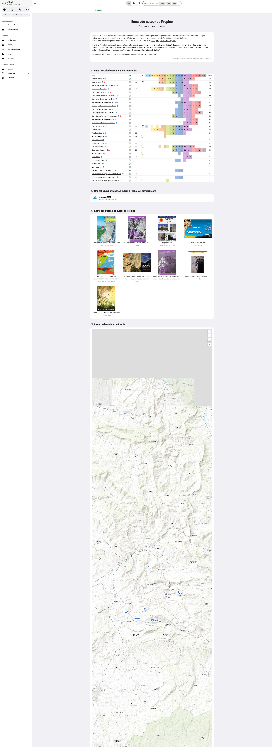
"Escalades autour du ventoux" (134, 48)
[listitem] (152, 198)
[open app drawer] (34, 3)
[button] (4, 9)
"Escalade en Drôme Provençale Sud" (158, 45)
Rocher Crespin (97, 153)
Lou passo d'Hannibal (99, 89)
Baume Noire (96, 82)
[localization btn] (20, 9)
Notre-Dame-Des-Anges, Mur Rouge (104, 177)
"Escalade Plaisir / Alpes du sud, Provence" (115, 50)
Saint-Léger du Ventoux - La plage (103, 99)
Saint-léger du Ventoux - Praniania (103, 113)
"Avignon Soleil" (98, 48)
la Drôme (140, 36)
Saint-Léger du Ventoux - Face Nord (104, 85)
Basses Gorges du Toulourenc (102, 170)
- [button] (209, 335)
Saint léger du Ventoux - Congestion (104, 96)
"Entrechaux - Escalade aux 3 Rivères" (146, 50)
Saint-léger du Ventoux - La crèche (103, 123)
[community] (139, 3)
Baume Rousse (97, 79)
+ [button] (209, 332)
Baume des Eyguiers (168, 41)
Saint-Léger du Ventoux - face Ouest (104, 106)
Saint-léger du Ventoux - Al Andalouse (104, 116)
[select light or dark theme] (12, 9)
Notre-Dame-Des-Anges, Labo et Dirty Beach (106, 174)
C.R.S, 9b (155, 41)
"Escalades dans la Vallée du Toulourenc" (162, 48)
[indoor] (134, 3)
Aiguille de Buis (97, 133)
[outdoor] (128, 3)
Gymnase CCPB (150, 54)
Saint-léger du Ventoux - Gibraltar (103, 119)
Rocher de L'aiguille (98, 140)
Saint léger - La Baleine (99, 92)
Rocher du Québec (98, 143)
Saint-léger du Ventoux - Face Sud (103, 102)
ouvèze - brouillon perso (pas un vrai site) (105, 180)
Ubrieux (94, 129)
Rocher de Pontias (98, 136)
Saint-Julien (96, 126)
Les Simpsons (96, 167)
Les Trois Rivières (98, 146)
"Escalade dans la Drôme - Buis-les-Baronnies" (190, 45)
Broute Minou (96, 163)
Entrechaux (96, 157)
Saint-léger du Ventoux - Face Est (103, 109)
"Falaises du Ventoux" (113, 48)
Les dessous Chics (98, 160)
